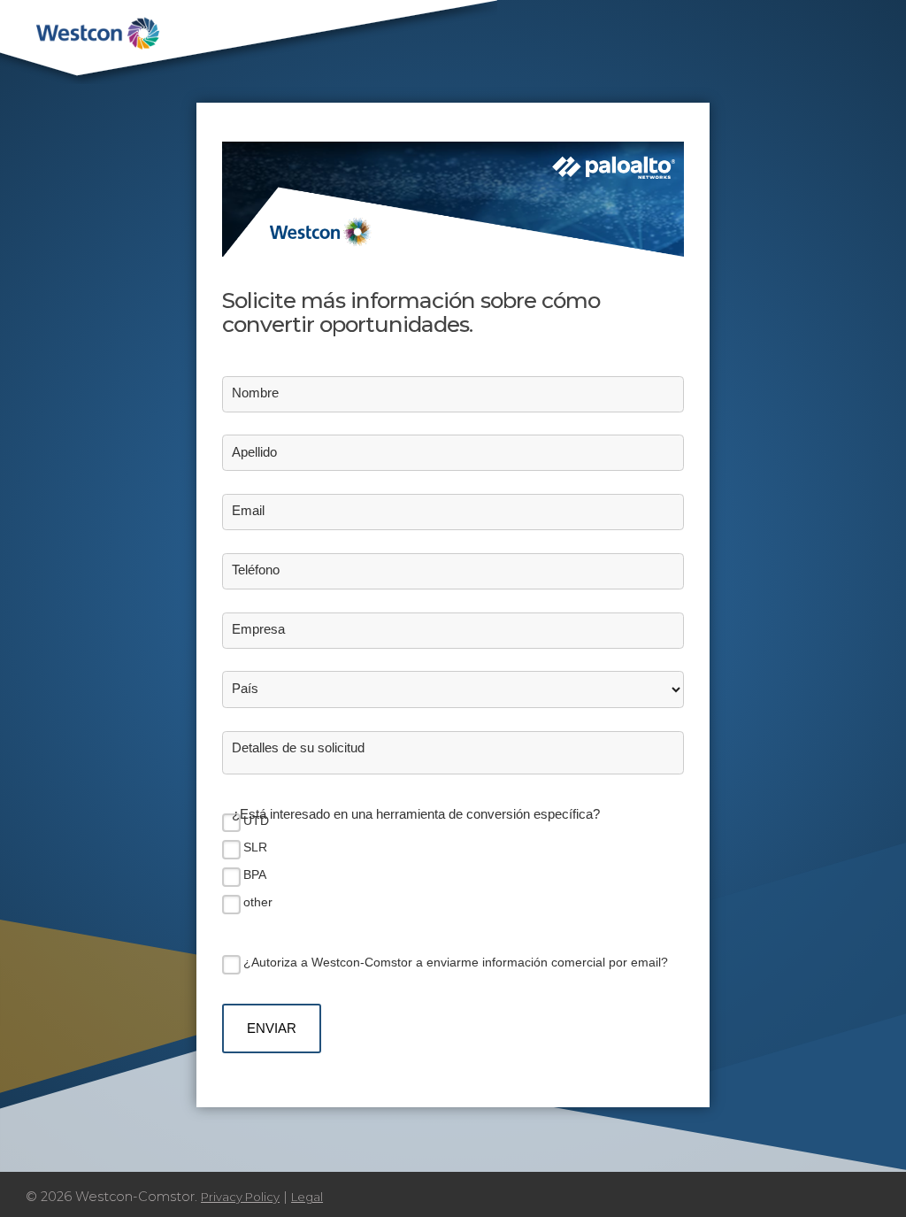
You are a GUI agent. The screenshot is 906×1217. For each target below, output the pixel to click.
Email (248, 511)
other (258, 902)
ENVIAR (271, 1028)
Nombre (255, 393)
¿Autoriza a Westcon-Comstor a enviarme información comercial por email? (455, 962)
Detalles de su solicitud (298, 748)
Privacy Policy (240, 1197)
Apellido (254, 452)
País (245, 689)
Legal (307, 1197)
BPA (254, 874)
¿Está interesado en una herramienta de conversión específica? (416, 814)
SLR (255, 847)
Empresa (258, 629)
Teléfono (256, 570)
